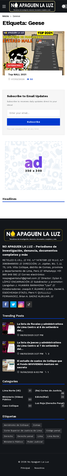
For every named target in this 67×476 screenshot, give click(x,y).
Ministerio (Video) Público (16, 398)
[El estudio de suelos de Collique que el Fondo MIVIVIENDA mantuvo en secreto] (8, 365)
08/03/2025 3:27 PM (31, 335)
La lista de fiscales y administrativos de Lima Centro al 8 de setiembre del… (40, 327)
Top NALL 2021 (17, 74)
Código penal (53, 431)
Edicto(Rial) (49, 397)
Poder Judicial (35, 442)
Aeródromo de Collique (16, 425)
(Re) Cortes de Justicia (49, 391)
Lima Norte (53, 436)
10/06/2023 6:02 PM (31, 372)
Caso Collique (16, 405)
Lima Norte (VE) (16, 390)
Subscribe (33, 122)
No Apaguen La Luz (38, 461)
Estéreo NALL (15, 65)
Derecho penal (25, 436)
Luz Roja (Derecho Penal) (49, 404)
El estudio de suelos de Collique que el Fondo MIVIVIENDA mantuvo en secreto (39, 364)
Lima (40, 436)
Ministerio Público (13, 442)
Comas (36, 425)
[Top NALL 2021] (33, 53)
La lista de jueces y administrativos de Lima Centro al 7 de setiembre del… (39, 345)
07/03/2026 (18, 79)
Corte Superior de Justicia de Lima (23, 431)
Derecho (8, 436)
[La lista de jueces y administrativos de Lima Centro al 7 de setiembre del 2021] (8, 347)
